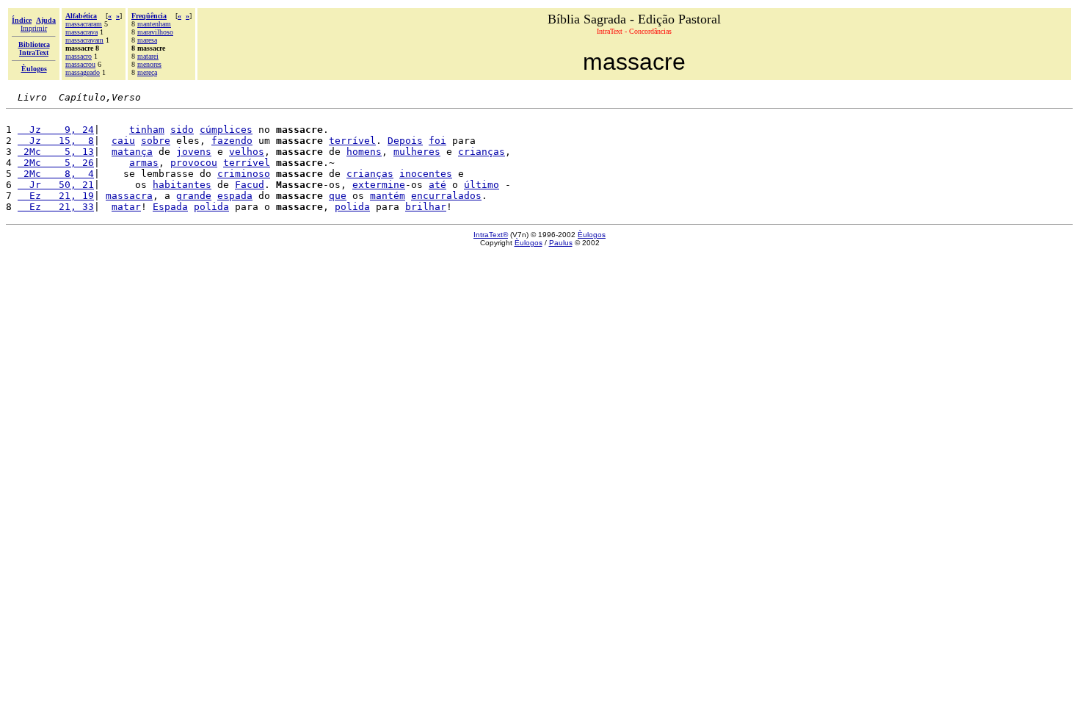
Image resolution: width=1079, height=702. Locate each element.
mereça (147, 72)
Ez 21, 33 (56, 206)
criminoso (243, 173)
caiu (123, 140)
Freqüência (149, 16)
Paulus (561, 243)
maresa (147, 40)
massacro (78, 56)
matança (132, 151)
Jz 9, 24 (56, 129)
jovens (193, 151)
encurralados (446, 195)
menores (149, 64)
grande (193, 195)
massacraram (83, 24)
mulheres (416, 151)
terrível (352, 140)
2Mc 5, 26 (56, 162)
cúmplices (226, 129)
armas (144, 162)
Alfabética (81, 16)
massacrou (80, 64)
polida (211, 206)
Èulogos (592, 235)
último (481, 184)
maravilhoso (155, 32)
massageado (82, 72)
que (337, 195)
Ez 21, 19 (56, 195)
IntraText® (490, 235)
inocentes (425, 173)
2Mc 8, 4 (56, 173)
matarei (148, 56)
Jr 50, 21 (56, 184)
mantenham (154, 24)
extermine (378, 184)
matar (126, 206)
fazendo (232, 140)
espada (235, 195)
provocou (193, 162)
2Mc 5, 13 (56, 151)
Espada (170, 206)
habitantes (182, 184)
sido (182, 129)
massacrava (81, 32)
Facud (249, 184)
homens (364, 151)
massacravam (84, 40)
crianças (481, 151)
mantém (387, 195)
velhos (246, 151)
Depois (405, 140)
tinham (146, 129)
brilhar (425, 206)
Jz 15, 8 (56, 140)
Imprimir (34, 28)
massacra (129, 195)
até (437, 184)
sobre (155, 140)
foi (437, 140)
